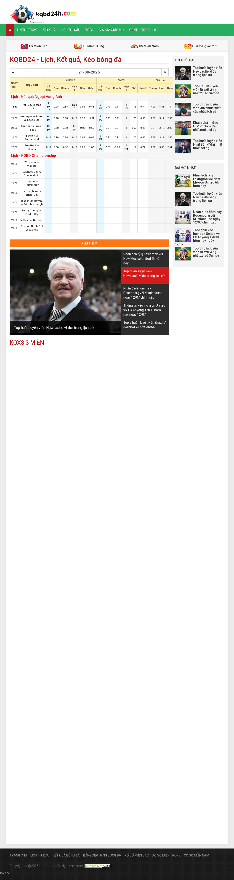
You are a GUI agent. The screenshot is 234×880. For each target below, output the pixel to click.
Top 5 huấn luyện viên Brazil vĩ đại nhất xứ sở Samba (206, 89)
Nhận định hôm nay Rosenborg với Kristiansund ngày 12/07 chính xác (207, 217)
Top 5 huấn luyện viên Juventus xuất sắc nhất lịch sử (207, 107)
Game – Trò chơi (142, 30)
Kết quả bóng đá (66, 855)
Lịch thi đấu (70, 30)
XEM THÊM (89, 243)
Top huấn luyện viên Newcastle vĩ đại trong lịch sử (54, 328)
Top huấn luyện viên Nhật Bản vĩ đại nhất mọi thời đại (207, 144)
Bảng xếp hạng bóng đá (102, 855)
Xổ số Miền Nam (196, 855)
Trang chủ (18, 855)
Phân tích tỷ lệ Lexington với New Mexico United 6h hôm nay (206, 180)
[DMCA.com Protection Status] (98, 866)
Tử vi (89, 30)
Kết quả (49, 30)
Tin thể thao (27, 30)
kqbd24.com (48, 866)
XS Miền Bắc (37, 46)
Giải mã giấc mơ (111, 30)
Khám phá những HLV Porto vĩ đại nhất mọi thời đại (205, 126)
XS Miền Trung (93, 46)
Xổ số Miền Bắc (137, 855)
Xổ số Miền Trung (166, 855)
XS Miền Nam (148, 46)
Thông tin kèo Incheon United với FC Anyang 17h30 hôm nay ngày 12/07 (198, 237)
